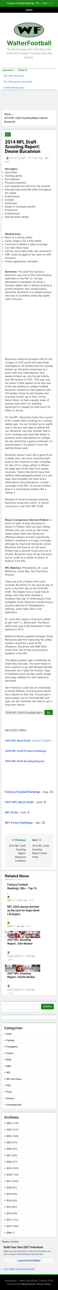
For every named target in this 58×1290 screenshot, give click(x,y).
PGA (8, 1085)
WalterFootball (29, 43)
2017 (8, 1181)
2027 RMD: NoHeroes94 (17, 1269)
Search (47, 1006)
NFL (8, 134)
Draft (8, 1034)
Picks (9, 1091)
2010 (8, 1226)
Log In (29, 9)
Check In (22, 70)
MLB (8, 1059)
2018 (8, 1174)
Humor (9, 1053)
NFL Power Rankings (19, 822)
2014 (8, 1200)
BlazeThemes (28, 1284)
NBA (8, 1066)
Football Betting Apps (14, 87)
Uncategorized (13, 1104)
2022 (8, 1149)
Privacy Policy (44, 1284)
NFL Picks (11, 812)
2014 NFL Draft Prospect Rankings (25, 750)
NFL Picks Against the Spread (18, 81)
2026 (8, 1123)
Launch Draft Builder (29, 1260)
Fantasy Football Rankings (22, 791)
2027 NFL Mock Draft (14, 76)
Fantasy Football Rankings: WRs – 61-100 (26, 4)
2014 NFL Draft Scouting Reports (25, 761)
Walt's (47, 740)
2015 (8, 1194)
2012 (8, 1213)
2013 (8, 1207)
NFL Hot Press (13, 1079)
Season (10, 1098)
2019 (8, 1168)
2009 (8, 1232)
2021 (8, 1155)
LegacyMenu (8, 70)
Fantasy (10, 1040)
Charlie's (37, 740)
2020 (8, 1161)
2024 (8, 1136)
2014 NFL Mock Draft (17, 740)
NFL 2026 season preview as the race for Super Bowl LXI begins (23, 910)
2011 (8, 1219)
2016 (8, 1187)
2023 (8, 1142)
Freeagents (12, 1046)
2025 (8, 1129)
